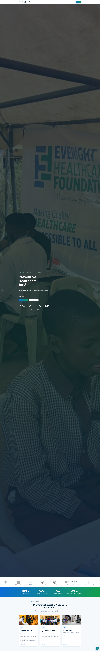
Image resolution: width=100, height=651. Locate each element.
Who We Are (57, 1)
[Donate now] (97, 648)
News (68, 1)
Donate (78, 1)
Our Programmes (33, 300)
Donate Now (24, 300)
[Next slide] (97, 290)
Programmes (63, 1)
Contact (72, 1)
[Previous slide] (2, 290)
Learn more (22, 644)
